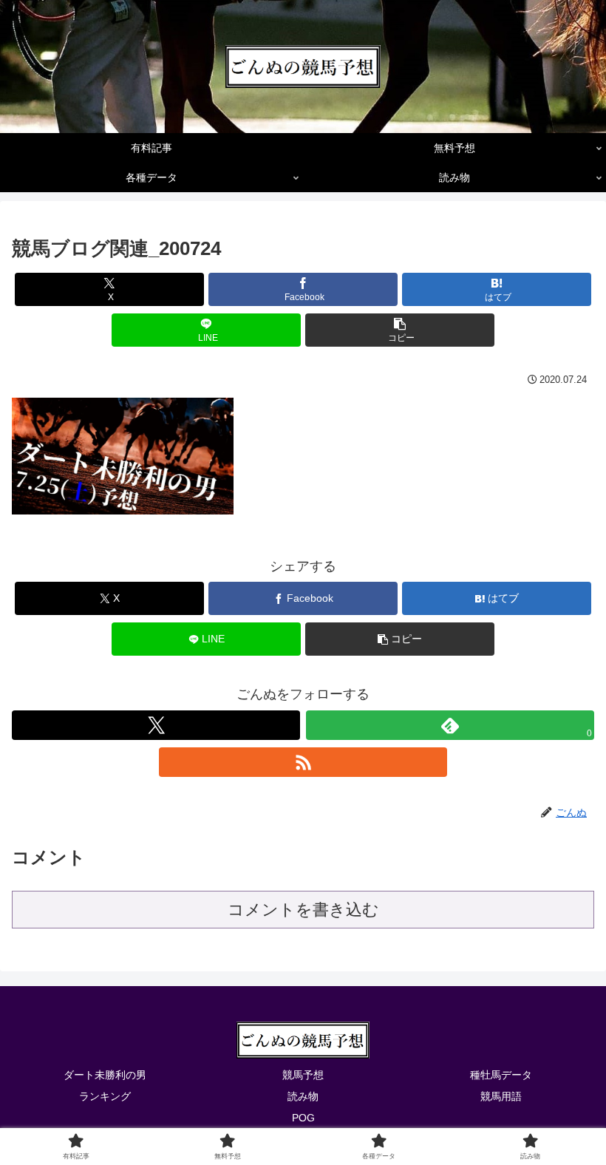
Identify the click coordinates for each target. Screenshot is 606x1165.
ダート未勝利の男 (105, 1075)
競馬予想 (303, 1075)
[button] (399, 330)
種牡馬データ (501, 1075)
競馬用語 (501, 1096)
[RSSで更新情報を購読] (303, 762)
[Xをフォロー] (156, 725)
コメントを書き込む (303, 909)
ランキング (105, 1096)
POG (303, 1118)
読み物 (303, 1096)
